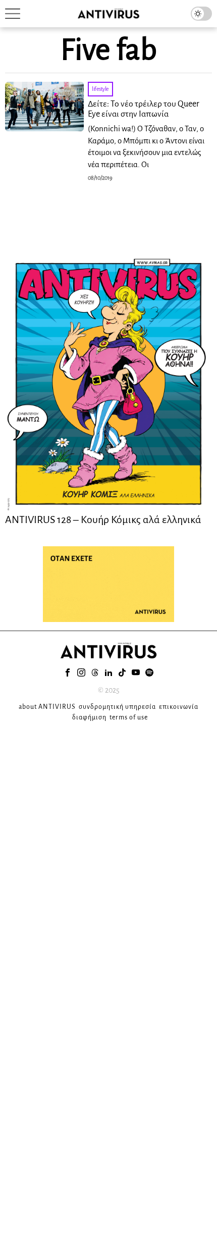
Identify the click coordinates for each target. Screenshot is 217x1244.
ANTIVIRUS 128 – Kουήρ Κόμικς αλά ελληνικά (103, 519)
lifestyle (100, 89)
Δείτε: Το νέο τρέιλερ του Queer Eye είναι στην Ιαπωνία (143, 109)
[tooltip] (68, 672)
